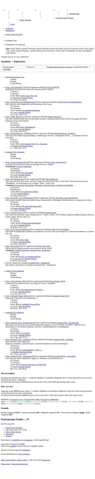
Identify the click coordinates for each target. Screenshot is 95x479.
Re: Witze (25, 240)
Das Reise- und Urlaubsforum (67, 198)
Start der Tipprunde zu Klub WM (34, 365)
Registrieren (19, 61)
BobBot (16, 352)
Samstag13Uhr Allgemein (15, 152)
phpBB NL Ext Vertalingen (22, 440)
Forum (13, 12)
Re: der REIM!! (27, 173)
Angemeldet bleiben (80, 67)
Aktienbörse (29, 12)
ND (14, 194)
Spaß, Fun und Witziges (60, 229)
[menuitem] (71, 10)
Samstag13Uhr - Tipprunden (65, 356)
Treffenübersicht (30, 14)
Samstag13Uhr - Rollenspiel (40, 250)
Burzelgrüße (29, 185)
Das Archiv (46, 246)
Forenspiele (19, 185)
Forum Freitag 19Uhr (57, 281)
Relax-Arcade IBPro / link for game (14, 460)
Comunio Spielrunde (23, 167)
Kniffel (44, 12)
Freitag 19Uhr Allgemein (15, 271)
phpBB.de (26, 450)
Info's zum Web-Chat (29, 96)
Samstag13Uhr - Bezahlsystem (67, 323)
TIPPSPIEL (60, 10)
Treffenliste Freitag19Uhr (31, 304)
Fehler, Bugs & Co (55, 117)
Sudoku (45, 14)
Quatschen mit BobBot (64, 185)
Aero (3, 444)
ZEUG (22, 10)
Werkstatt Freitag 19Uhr (60, 296)
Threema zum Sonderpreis (31, 223)
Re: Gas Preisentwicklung (31, 257)
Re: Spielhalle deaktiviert (31, 110)
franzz (15, 208)
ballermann (54, 399)
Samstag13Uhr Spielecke (15, 312)
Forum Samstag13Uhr (58, 162)
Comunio (64, 14)
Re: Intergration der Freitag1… (33, 290)
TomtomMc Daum (16, 399)
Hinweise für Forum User (15, 77)
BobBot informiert (22, 250)
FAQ (12, 16)
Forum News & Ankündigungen (69, 102)
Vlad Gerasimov (24, 454)
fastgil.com (46, 460)
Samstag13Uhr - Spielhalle (63, 339)
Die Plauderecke (52, 179)
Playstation (39, 185)
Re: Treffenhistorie (28, 127)
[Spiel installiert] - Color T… (32, 350)
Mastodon (14, 18)
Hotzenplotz (44, 399)
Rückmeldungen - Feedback (65, 133)
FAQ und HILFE (53, 87)
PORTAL (9, 10)
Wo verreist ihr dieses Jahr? (31, 206)
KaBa (37, 399)
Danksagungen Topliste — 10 (15, 419)
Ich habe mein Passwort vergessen (59, 67)
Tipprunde (64, 12)
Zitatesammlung (30, 16)
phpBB (13, 446)
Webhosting (14, 14)
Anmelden (6, 61)
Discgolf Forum (49, 185)
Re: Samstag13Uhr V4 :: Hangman (34, 144)
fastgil (81, 413)
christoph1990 (18, 259)
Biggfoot (16, 98)
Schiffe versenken (49, 16)
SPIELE (40, 10)
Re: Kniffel (26, 333)
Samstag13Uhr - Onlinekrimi (39, 263)
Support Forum (50, 213)
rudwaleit (21, 45)
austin (15, 112)
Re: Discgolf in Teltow (30, 192)
